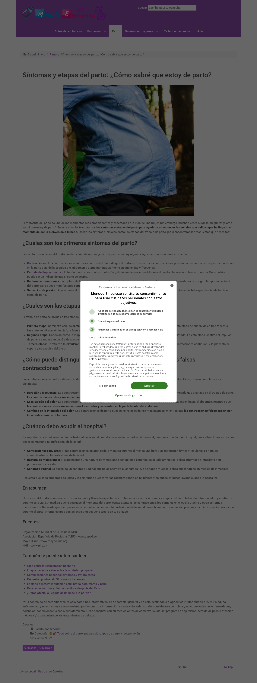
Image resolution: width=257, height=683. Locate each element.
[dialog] (128, 342)
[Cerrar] (172, 285)
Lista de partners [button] (98, 359)
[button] (128, 337)
